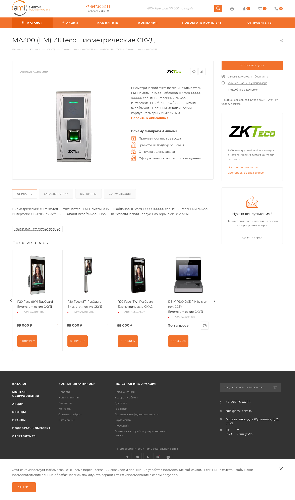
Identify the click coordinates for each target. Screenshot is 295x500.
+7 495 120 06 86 (98, 6)
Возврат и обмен (126, 397)
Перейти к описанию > (150, 118)
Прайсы (19, 420)
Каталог (19, 383)
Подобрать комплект (31, 428)
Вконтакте (137, 457)
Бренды (19, 411)
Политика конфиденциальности (137, 414)
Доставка (121, 403)
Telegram (127, 457)
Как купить (88, 193)
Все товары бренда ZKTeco (246, 172)
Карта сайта (123, 420)
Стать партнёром (69, 414)
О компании (66, 420)
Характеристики (56, 193)
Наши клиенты (68, 397)
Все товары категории (243, 167)
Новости (64, 391)
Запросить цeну (252, 65)
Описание (24, 193)
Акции (18, 403)
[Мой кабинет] (232, 9)
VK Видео (147, 457)
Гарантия (121, 408)
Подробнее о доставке (243, 89)
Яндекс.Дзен (168, 457)
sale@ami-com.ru (239, 411)
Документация (120, 193)
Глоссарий (122, 425)
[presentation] (11, 301)
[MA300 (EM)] (73, 126)
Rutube (158, 457)
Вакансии (65, 403)
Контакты (64, 408)
